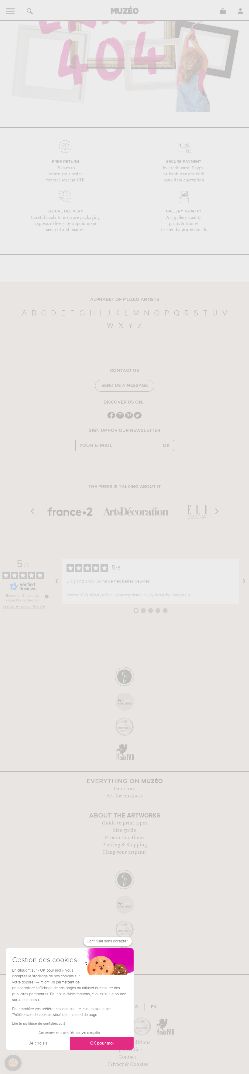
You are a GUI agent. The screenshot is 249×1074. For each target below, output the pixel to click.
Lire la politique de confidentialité (39, 1024)
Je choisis (38, 1043)
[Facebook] (111, 418)
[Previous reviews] (57, 581)
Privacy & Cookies (127, 1064)
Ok (166, 445)
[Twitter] (137, 418)
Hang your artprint (124, 852)
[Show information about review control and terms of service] (46, 596)
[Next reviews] (244, 581)
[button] (13, 1063)
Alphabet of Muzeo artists (124, 299)
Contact (127, 1057)
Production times (124, 838)
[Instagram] (120, 418)
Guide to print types (124, 823)
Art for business (124, 796)
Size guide (124, 830)
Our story (124, 789)
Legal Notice (127, 1050)
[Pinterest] (128, 418)
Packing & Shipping (124, 845)
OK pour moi (102, 1043)
